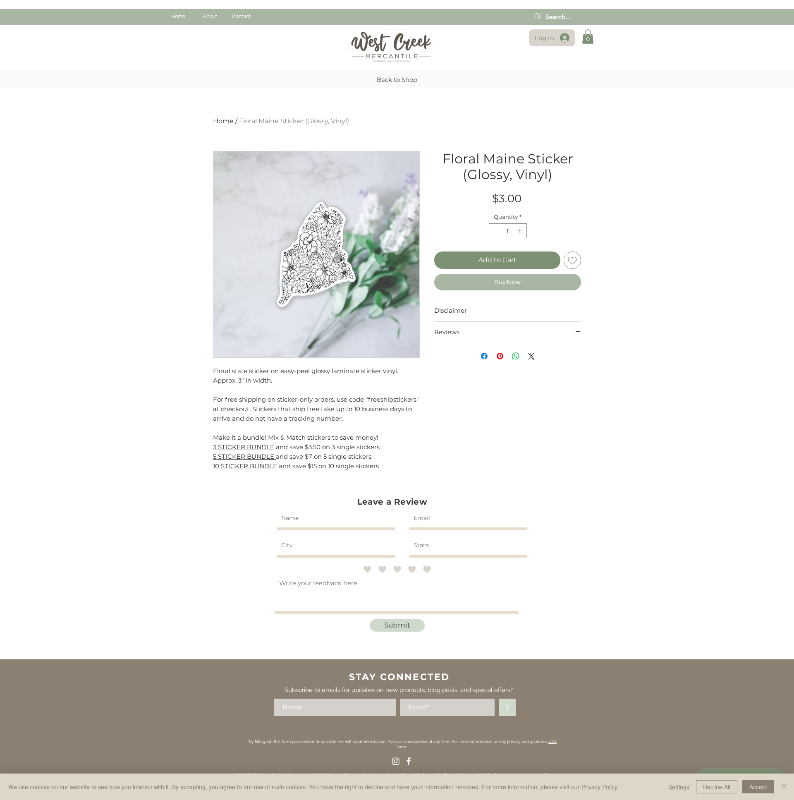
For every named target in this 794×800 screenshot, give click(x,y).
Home (223, 121)
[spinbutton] (508, 231)
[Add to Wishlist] (572, 260)
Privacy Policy (599, 787)
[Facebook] (409, 761)
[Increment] (521, 231)
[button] (588, 36)
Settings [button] (678, 787)
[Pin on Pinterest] (500, 356)
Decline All (716, 787)
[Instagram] (396, 761)
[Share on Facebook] (484, 356)
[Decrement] (495, 231)
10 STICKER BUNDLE (245, 466)
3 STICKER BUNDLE (243, 447)
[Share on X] (531, 356)
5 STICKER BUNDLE (244, 456)
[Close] (784, 786)
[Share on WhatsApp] (516, 356)
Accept (758, 787)
